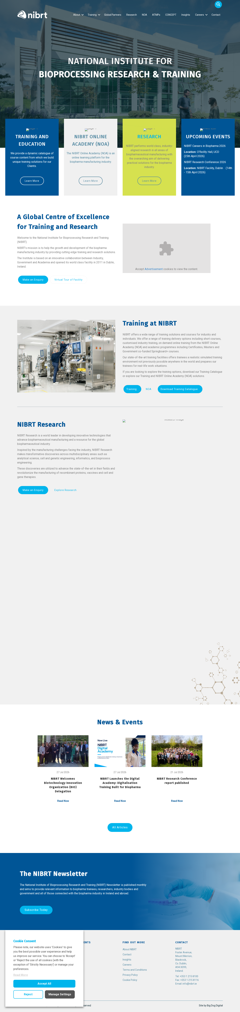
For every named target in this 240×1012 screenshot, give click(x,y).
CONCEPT (170, 14)
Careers (199, 14)
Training (92, 14)
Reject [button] (28, 994)
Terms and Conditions (135, 969)
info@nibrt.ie (190, 983)
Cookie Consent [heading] (24, 941)
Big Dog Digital (215, 1005)
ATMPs (156, 14)
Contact (216, 14)
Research (131, 14)
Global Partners (112, 14)
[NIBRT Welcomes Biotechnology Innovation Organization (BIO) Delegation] (63, 751)
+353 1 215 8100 (189, 976)
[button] (218, 4)
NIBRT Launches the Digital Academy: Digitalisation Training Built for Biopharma (120, 783)
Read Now (63, 801)
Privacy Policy (130, 974)
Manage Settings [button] (59, 994)
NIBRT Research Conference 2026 (205, 162)
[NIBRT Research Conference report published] (176, 751)
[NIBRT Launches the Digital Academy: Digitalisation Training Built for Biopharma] (120, 751)
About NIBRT (130, 949)
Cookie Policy (130, 980)
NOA (144, 14)
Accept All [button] (44, 983)
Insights (185, 14)
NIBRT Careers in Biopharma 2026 (205, 146)
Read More (20, 975)
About (76, 14)
